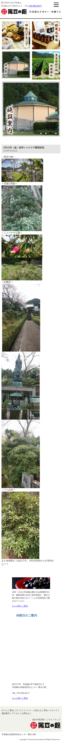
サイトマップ (54, 719)
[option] (31, 109)
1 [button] (41, 133)
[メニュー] (56, 4)
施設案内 (6, 713)
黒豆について (16, 710)
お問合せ (26, 713)
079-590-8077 (35, 6)
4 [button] (56, 133)
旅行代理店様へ (39, 719)
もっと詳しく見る (20, 606)
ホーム (5, 710)
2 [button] (46, 133)
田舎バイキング (51, 710)
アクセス (16, 713)
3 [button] (51, 133)
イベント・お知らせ (32, 710)
